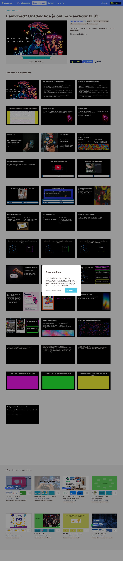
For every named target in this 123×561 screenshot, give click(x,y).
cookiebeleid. (64, 285)
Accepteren (70, 290)
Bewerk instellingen (53, 290)
